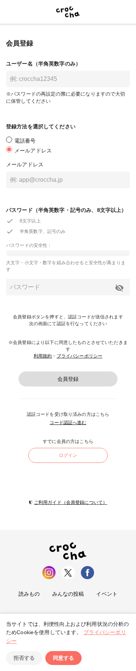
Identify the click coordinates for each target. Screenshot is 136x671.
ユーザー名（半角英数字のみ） (43, 64)
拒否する (24, 658)
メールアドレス (24, 164)
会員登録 (68, 379)
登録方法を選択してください (41, 126)
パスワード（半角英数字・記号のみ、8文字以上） (66, 210)
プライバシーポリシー (80, 356)
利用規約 (43, 356)
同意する (63, 658)
